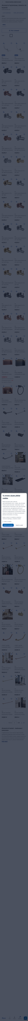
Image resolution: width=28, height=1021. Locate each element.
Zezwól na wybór (19, 525)
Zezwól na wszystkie (8, 525)
